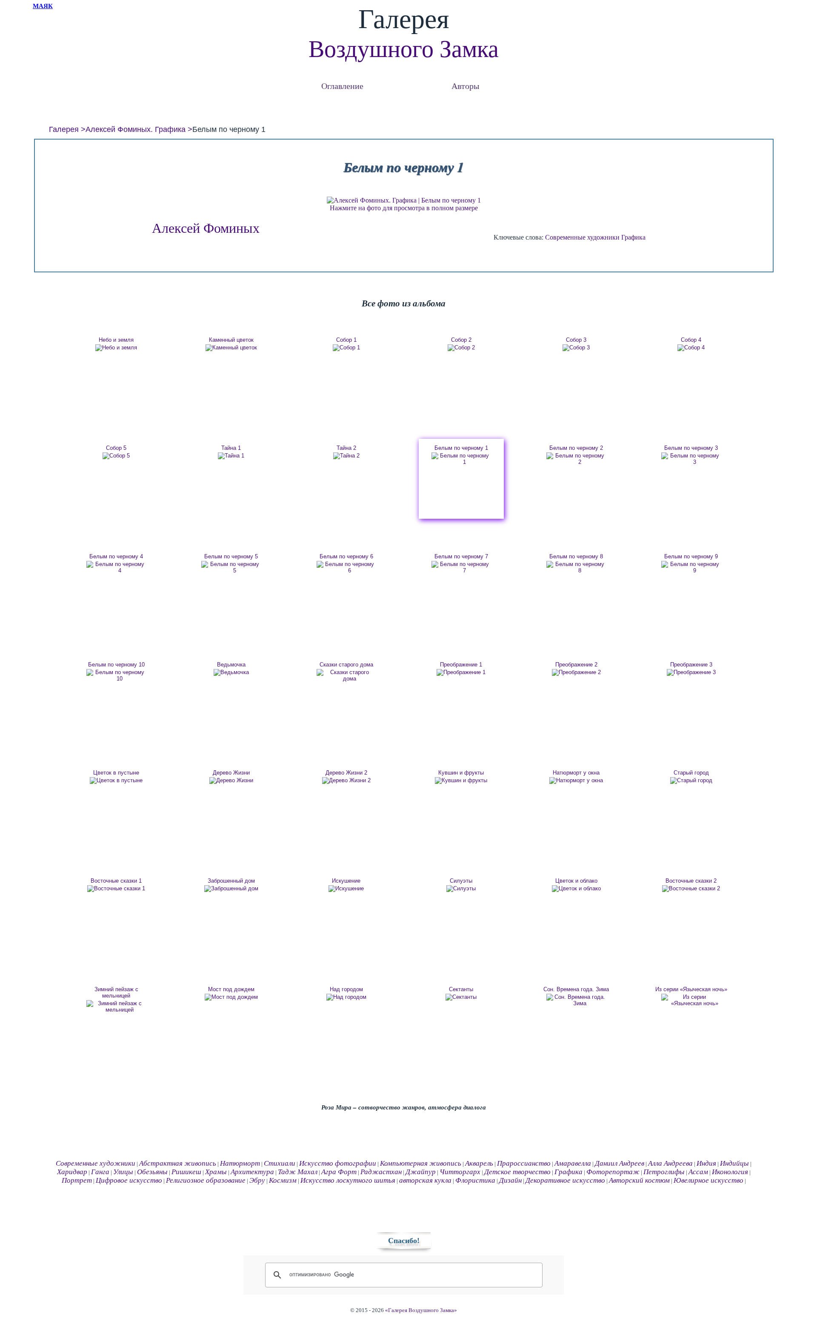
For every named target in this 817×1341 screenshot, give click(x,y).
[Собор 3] (576, 347)
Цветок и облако (576, 881)
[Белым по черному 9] (691, 567)
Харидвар (72, 1172)
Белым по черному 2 (576, 448)
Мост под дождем (231, 989)
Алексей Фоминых (206, 228)
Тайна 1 (231, 448)
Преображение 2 (576, 664)
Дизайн (510, 1180)
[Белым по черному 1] (461, 458)
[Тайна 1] (231, 455)
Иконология (730, 1172)
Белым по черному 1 (461, 448)
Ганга (100, 1172)
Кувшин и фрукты (461, 772)
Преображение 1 (461, 664)
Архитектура (252, 1172)
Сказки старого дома (346, 664)
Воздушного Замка (404, 49)
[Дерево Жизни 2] (346, 780)
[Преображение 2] (576, 672)
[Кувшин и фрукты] (461, 780)
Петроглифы (664, 1172)
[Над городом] (346, 997)
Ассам (698, 1172)
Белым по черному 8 (576, 556)
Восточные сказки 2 (691, 881)
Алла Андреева (670, 1163)
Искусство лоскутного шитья (347, 1180)
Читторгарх (460, 1172)
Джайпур (421, 1172)
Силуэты (461, 881)
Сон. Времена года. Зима (576, 989)
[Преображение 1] (461, 672)
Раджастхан (381, 1172)
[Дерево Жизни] (231, 780)
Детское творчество (517, 1172)
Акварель (479, 1163)
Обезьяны (152, 1172)
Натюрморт (240, 1163)
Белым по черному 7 (461, 556)
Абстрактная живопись (177, 1163)
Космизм (283, 1180)
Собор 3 (576, 340)
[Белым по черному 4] (116, 567)
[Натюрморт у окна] (576, 780)
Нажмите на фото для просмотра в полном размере (404, 208)
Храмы (216, 1172)
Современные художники (582, 237)
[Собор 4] (691, 347)
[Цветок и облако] (576, 888)
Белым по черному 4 (116, 556)
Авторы (465, 85)
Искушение (346, 881)
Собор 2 (461, 340)
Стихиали (279, 1163)
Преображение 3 (691, 664)
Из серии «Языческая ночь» (691, 989)
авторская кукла (425, 1180)
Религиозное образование (206, 1180)
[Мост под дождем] (231, 997)
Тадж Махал (297, 1172)
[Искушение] (346, 888)
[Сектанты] (461, 997)
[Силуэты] (461, 888)
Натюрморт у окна (576, 772)
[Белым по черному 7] (461, 567)
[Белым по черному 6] (346, 567)
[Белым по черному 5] (231, 567)
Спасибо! (404, 1240)
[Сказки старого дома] (346, 675)
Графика (633, 237)
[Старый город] (691, 780)
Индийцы (734, 1163)
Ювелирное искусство (708, 1180)
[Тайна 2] (346, 455)
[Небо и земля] (116, 347)
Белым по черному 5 (231, 556)
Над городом (346, 989)
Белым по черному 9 (691, 556)
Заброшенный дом (231, 881)
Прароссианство (524, 1163)
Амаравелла (572, 1163)
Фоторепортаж (613, 1172)
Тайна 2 (346, 448)
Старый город (691, 772)
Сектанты (461, 989)
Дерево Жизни (231, 772)
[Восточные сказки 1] (116, 888)
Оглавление (342, 85)
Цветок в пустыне (116, 772)
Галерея (64, 129)
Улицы (123, 1172)
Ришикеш (186, 1172)
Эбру (257, 1180)
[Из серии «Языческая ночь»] (691, 1000)
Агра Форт (339, 1172)
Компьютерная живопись (420, 1163)
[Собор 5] (116, 455)
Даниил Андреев (619, 1163)
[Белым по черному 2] (576, 458)
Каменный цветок (231, 340)
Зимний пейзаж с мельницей (116, 992)
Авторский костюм (639, 1180)
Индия (706, 1163)
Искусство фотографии (337, 1163)
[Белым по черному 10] (116, 675)
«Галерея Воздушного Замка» (421, 1310)
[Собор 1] (346, 347)
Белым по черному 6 (346, 556)
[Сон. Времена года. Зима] (576, 1000)
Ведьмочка (231, 664)
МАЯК (43, 6)
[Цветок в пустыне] (116, 780)
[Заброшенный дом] (231, 888)
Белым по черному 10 (116, 664)
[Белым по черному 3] (691, 458)
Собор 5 (116, 448)
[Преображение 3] (691, 672)
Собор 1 (346, 340)
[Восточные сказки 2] (691, 888)
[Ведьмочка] (231, 672)
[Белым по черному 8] (576, 567)
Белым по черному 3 (691, 448)
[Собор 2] (461, 347)
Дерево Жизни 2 (346, 772)
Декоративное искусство (565, 1180)
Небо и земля (116, 340)
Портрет (77, 1180)
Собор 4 (691, 340)
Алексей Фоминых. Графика (136, 129)
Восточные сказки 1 (116, 881)
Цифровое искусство (129, 1180)
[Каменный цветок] (231, 347)
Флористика (475, 1180)
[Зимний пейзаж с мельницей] (116, 1006)
